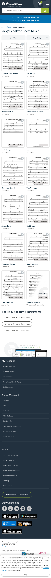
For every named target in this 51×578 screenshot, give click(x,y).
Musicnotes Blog (9, 460)
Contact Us (7, 421)
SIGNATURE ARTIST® (11, 465)
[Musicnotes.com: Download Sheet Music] (12, 4)
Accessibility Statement (12, 426)
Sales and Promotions (11, 470)
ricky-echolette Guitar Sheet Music (17, 317)
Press (5, 406)
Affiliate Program (9, 416)
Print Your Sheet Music (12, 382)
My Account (8, 361)
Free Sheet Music (10, 476)
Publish (6, 411)
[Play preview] (22, 44)
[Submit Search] (45, 10)
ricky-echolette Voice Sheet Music (17, 324)
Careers (6, 401)
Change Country (7, 546)
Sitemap (6, 481)
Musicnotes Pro (9, 367)
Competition (7, 486)
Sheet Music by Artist (11, 455)
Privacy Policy (8, 436)
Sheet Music (6, 27)
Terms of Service (9, 431)
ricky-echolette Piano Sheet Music (17, 330)
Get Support (8, 387)
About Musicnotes (11, 395)
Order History (8, 372)
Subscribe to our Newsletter (17, 495)
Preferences (8, 377)
